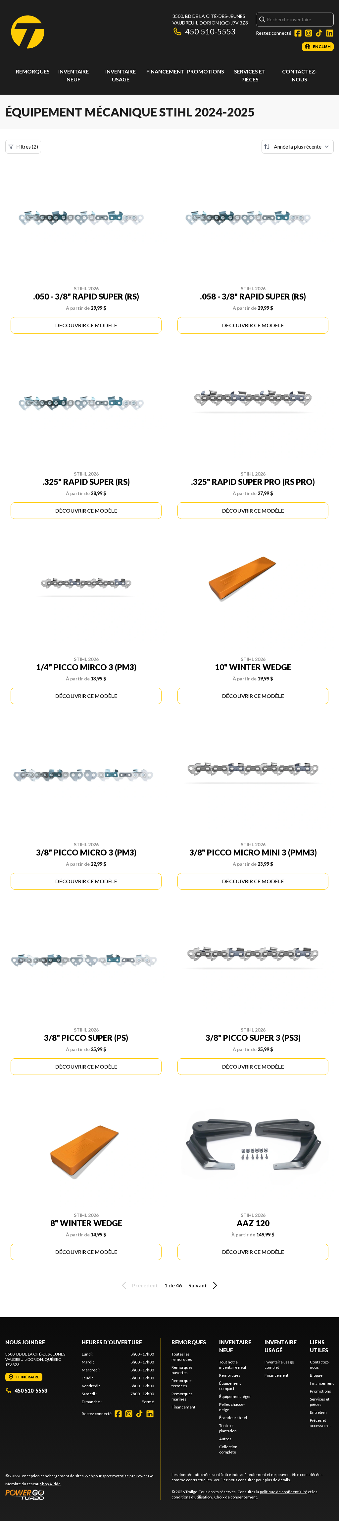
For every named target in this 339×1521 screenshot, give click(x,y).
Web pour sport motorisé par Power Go (118, 1475)
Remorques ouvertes (182, 1370)
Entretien (318, 1412)
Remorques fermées (182, 1383)
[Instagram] (309, 33)
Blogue (316, 1375)
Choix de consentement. (236, 1497)
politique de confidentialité (283, 1491)
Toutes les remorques (181, 1357)
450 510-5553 (210, 31)
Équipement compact (230, 1386)
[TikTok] (319, 33)
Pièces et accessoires (320, 1423)
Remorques (33, 71)
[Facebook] (298, 33)
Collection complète (228, 1449)
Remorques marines (182, 1396)
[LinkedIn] (330, 33)
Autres (225, 1438)
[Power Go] (79, 1494)
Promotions (205, 71)
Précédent (145, 1285)
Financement (165, 71)
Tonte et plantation (228, 1428)
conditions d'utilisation (191, 1497)
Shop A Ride (50, 1483)
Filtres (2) (27, 146)
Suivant (197, 1285)
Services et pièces (319, 1402)
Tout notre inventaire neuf (232, 1365)
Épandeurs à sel (233, 1417)
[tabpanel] (118, 1378)
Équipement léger (235, 1396)
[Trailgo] (27, 32)
